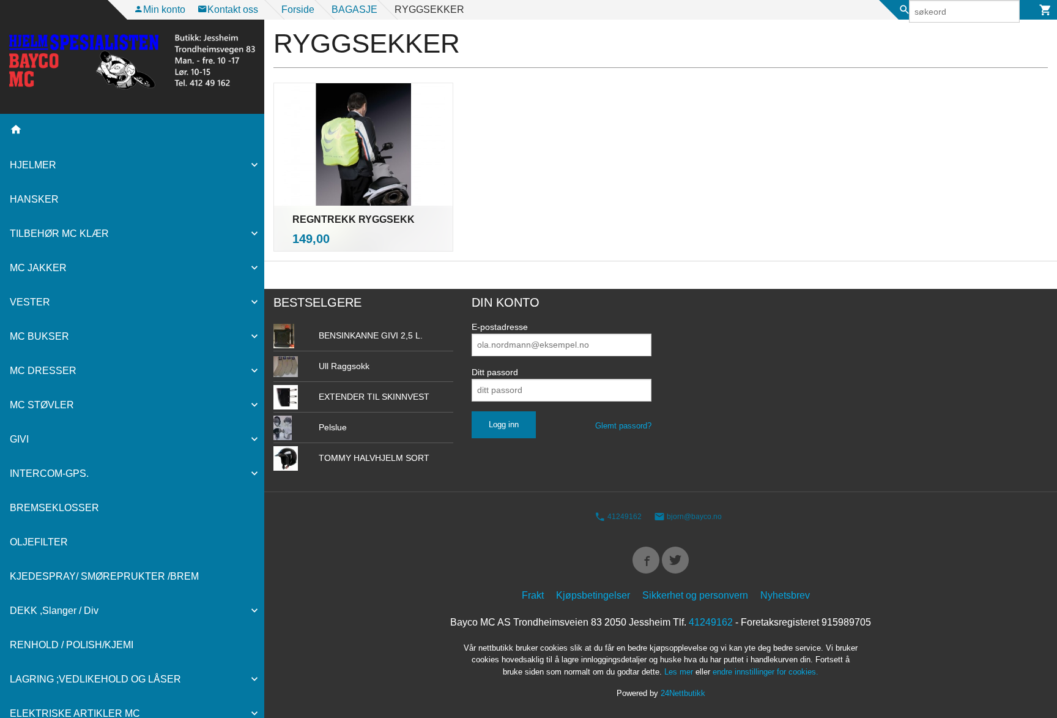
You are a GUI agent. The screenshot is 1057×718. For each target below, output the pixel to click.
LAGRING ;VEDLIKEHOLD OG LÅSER (95, 679)
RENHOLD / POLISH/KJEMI (71, 645)
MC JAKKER (38, 268)
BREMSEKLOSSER (54, 508)
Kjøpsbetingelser (593, 595)
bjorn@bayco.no (693, 516)
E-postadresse (500, 327)
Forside (297, 9)
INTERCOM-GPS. (49, 473)
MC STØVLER (42, 405)
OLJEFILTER (39, 542)
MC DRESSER (43, 370)
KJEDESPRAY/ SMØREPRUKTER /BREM (104, 576)
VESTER (30, 302)
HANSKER (34, 199)
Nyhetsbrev (785, 595)
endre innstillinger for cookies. (765, 671)
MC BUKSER (39, 336)
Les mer (679, 671)
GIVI (19, 439)
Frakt (533, 595)
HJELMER (33, 165)
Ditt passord (495, 372)
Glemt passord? (623, 425)
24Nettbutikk (683, 693)
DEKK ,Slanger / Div (54, 610)
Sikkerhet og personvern (695, 595)
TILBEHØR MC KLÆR (59, 233)
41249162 (624, 516)
